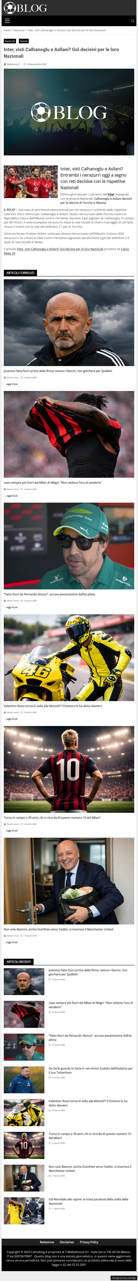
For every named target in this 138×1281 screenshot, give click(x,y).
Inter (111, 194)
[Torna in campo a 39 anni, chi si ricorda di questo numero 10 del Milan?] (69, 769)
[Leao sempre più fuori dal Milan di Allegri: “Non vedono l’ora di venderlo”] (69, 434)
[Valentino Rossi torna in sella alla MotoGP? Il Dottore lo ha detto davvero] (69, 657)
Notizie (23, 41)
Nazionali (10, 41)
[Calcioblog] (25, 8)
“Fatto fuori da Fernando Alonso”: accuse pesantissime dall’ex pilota (49, 594)
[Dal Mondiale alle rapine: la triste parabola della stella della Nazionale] (24, 1210)
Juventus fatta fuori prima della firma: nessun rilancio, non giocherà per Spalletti (58, 371)
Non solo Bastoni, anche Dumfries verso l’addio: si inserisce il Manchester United (58, 929)
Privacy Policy (89, 1242)
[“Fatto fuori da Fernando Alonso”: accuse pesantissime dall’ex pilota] (69, 546)
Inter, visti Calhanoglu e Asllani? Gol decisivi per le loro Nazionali (60, 249)
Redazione (47, 1242)
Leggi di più (12, 384)
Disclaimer (67, 1242)
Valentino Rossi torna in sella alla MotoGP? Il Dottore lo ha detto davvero (53, 706)
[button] (132, 21)
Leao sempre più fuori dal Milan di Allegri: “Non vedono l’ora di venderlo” (53, 483)
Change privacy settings (124, 1277)
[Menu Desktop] (7, 21)
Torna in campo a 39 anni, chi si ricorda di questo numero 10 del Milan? (52, 818)
